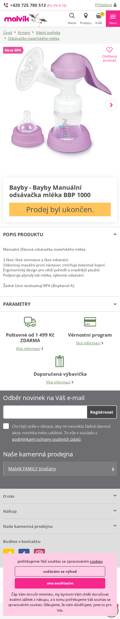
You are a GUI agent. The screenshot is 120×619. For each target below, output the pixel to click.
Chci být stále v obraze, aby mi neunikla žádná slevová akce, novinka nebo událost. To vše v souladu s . (61, 432)
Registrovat (101, 412)
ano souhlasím (60, 583)
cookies (96, 561)
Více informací (28, 348)
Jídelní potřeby (48, 32)
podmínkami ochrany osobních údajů (46, 439)
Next (111, 105)
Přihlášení (103, 4)
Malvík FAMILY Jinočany (32, 468)
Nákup (10, 511)
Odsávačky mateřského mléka (33, 38)
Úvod (7, 32)
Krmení (24, 32)
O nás (8, 496)
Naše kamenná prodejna (28, 526)
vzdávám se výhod (60, 571)
